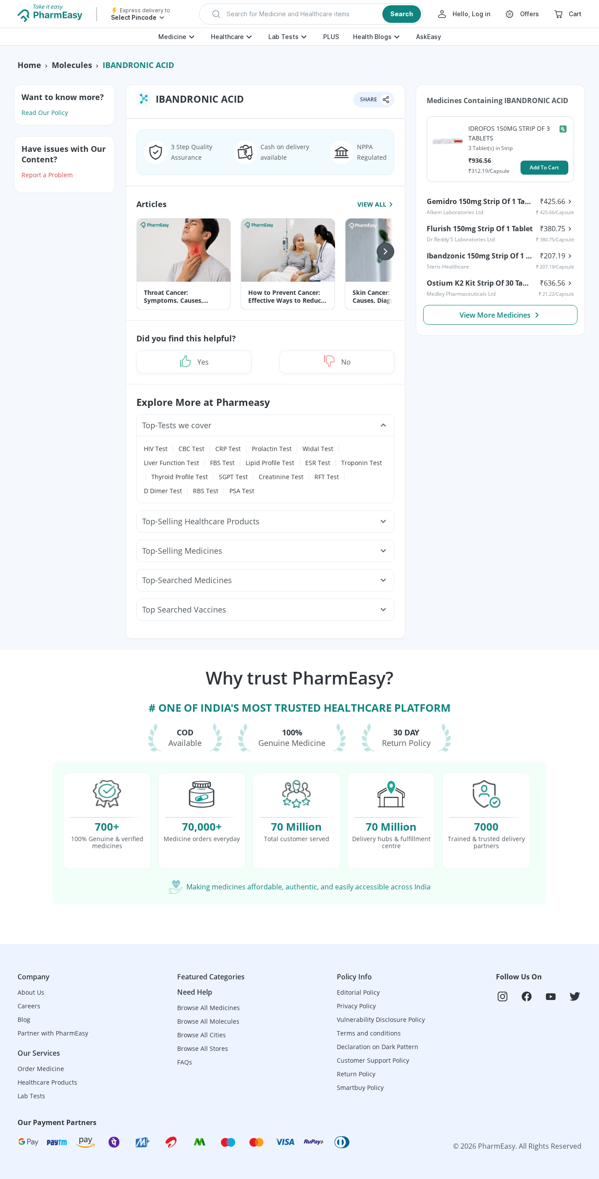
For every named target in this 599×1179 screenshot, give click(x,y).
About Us (31, 992)
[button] (311, 14)
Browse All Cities (201, 1035)
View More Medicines (495, 315)
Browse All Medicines (208, 1007)
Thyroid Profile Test (179, 477)
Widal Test (318, 448)
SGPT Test (233, 477)
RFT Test (326, 477)
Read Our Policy (44, 112)
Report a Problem (47, 175)
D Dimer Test (163, 491)
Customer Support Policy (373, 1060)
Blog (24, 1019)
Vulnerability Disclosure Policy (381, 1019)
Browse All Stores (202, 1048)
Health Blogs (372, 36)
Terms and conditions (369, 1033)
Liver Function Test (171, 463)
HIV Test (156, 448)
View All (371, 204)
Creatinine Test (281, 477)
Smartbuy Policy (360, 1087)
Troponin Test (361, 463)
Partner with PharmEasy (53, 1033)
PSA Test (241, 491)
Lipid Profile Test (270, 463)
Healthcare (227, 36)
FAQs (184, 1062)
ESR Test (317, 463)
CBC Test (191, 448)
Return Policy (356, 1074)
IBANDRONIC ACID (138, 65)
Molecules (72, 65)
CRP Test (228, 448)
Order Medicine (41, 1068)
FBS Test (222, 463)
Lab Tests (283, 36)
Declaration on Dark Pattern (377, 1047)
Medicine (172, 36)
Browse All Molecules (208, 1021)
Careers (29, 1006)
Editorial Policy (358, 992)
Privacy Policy (356, 1006)
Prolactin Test (272, 448)
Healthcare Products (47, 1082)
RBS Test (205, 491)
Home (29, 65)
